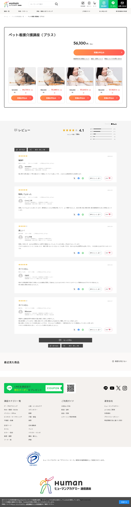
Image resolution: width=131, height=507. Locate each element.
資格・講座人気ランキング (45, 11)
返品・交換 (65, 413)
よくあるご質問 (109, 410)
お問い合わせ (122, 6)
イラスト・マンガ (34, 432)
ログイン (89, 6)
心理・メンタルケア (35, 406)
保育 (30, 420)
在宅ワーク (8, 425)
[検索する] (56, 4)
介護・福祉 (32, 417)
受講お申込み (99, 52)
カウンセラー (33, 410)
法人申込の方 (103, 11)
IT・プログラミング (11, 406)
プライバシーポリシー (111, 417)
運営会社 (108, 400)
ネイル (6, 429)
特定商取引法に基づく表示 (113, 420)
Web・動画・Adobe (11, 410)
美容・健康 (8, 436)
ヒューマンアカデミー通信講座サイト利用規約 (27, 504)
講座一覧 (7, 11)
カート (94, 6)
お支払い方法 (65, 406)
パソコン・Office (10, 413)
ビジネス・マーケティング (13, 417)
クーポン (113, 6)
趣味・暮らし (33, 436)
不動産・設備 (8, 420)
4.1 (81, 130)
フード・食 (8, 440)
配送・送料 (65, 410)
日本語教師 (32, 425)
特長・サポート (23, 11)
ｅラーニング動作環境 (68, 417)
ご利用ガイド (86, 11)
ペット (31, 429)
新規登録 (83, 6)
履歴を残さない (121, 361)
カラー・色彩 (8, 432)
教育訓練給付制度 (121, 11)
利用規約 (107, 413)
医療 (30, 413)
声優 (30, 440)
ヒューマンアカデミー (111, 406)
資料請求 (104, 6)
